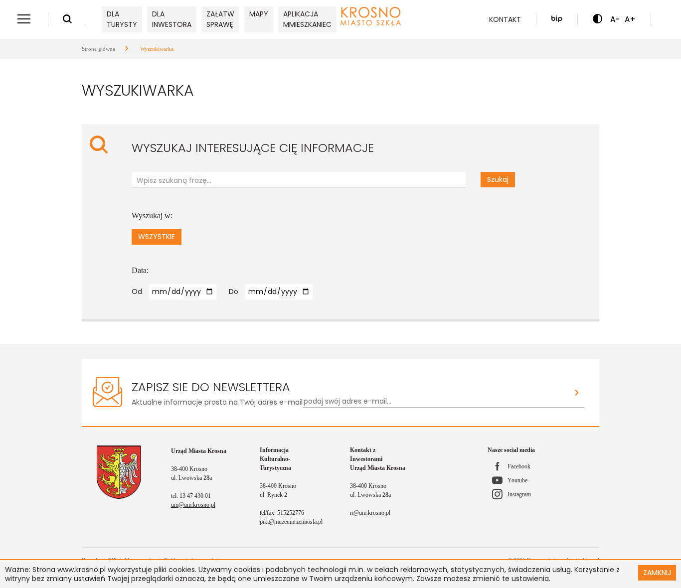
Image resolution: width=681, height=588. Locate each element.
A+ (630, 19)
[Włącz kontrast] (598, 19)
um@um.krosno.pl (193, 504)
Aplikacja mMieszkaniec (307, 19)
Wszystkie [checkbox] (156, 237)
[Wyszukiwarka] (67, 19)
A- (614, 19)
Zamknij (657, 573)
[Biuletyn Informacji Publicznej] (556, 19)
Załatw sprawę (220, 19)
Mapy (258, 14)
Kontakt (505, 19)
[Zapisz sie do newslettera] (577, 393)
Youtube (517, 480)
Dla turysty (122, 19)
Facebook (519, 466)
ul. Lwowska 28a (191, 477)
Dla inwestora (171, 19)
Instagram (519, 494)
